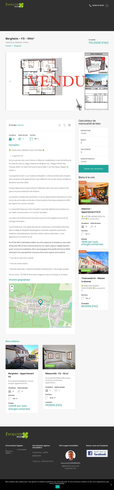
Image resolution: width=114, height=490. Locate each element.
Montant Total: (86, 130)
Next (104, 81)
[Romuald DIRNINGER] (70, 459)
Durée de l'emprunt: (87, 159)
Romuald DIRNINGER (70, 463)
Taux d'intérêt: (86, 149)
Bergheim (17, 46)
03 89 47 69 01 (98, 5)
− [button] (12, 289)
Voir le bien (22, 364)
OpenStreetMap (60, 327)
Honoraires (22, 449)
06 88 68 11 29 (70, 468)
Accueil (8, 46)
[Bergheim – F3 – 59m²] (40, 302)
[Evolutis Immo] (15, 7)
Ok (58, 486)
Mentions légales (9, 452)
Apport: (83, 140)
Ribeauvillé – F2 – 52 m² (57, 373)
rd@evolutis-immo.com (70, 466)
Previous (10, 81)
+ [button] (12, 286)
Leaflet (52, 327)
